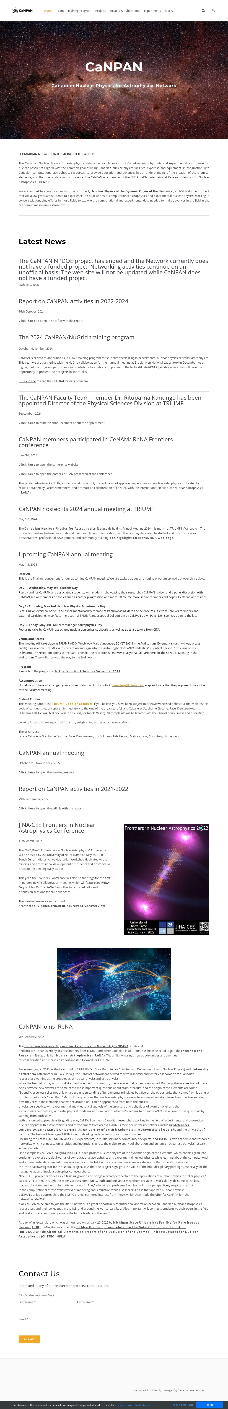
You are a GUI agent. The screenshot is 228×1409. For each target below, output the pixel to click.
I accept (210, 1404)
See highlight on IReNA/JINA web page (141, 538)
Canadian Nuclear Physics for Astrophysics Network (67, 528)
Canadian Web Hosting (191, 1390)
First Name (27, 1302)
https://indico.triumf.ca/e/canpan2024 (87, 671)
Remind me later (182, 1404)
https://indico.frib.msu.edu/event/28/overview (65, 906)
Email (23, 1319)
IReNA (43, 182)
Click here (27, 321)
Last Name (85, 1302)
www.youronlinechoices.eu (135, 1405)
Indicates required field (36, 1295)
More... (169, 11)
